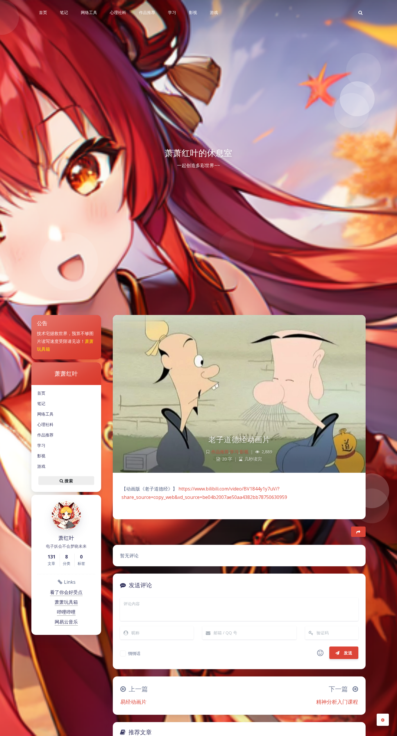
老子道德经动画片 (239, 439)
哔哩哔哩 (66, 612)
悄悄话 (134, 653)
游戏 (41, 466)
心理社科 (45, 424)
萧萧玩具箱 (66, 602)
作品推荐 (45, 435)
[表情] (320, 653)
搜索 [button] (68, 480)
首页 (41, 393)
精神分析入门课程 (337, 701)
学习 (41, 445)
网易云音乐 (66, 622)
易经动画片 (133, 701)
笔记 (41, 403)
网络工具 (45, 414)
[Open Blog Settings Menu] (383, 720)
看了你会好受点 (66, 592)
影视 (41, 456)
